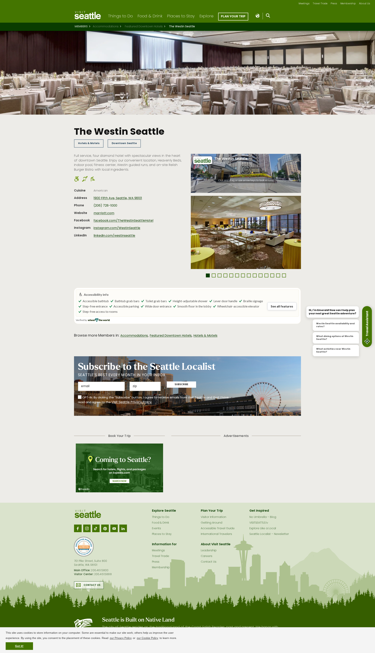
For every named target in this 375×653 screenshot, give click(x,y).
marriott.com (104, 213)
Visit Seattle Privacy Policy (132, 402)
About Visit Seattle (215, 544)
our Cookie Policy (147, 638)
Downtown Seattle (124, 143)
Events (156, 528)
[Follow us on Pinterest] (105, 528)
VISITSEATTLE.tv (258, 523)
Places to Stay (181, 16)
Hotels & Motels (88, 143)
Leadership (209, 550)
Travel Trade (320, 4)
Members (81, 26)
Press (334, 4)
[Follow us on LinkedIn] (123, 528)
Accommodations (106, 26)
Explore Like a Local (262, 528)
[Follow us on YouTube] (114, 528)
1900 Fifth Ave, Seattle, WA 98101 (118, 198)
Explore (206, 16)
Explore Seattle (164, 510)
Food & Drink (150, 16)
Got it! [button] (19, 646)
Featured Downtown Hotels (144, 26)
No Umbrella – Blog (262, 517)
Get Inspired (259, 510)
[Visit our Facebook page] (77, 528)
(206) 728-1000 (105, 205)
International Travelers (216, 534)
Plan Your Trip (233, 16)
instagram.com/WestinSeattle (117, 228)
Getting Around (211, 523)
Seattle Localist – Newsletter (269, 534)
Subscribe (181, 385)
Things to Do (120, 16)
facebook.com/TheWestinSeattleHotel (123, 220)
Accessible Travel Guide (218, 528)
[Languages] (258, 16)
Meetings (304, 4)
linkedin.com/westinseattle (114, 235)
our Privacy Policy (121, 638)
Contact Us (92, 585)
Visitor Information (213, 517)
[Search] (268, 16)
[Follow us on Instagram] (87, 528)
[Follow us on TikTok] (96, 528)
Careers (206, 556)
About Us (364, 4)
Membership (348, 4)
